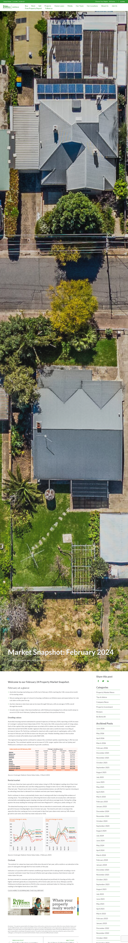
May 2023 (100, 904)
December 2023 (102, 870)
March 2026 (101, 743)
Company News (102, 702)
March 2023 (101, 913)
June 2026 (100, 728)
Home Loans (59, 6)
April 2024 (100, 850)
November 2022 (102, 933)
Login (15, 1)
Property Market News (42, 660)
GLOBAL (122, 1)
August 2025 (101, 772)
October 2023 (101, 879)
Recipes (99, 712)
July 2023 (100, 894)
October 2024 (101, 821)
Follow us (48, 8)
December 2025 (102, 753)
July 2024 (100, 836)
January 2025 (101, 806)
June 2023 (100, 899)
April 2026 (100, 738)
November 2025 (102, 758)
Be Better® (101, 717)
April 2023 (100, 909)
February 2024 (102, 860)
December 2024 (102, 811)
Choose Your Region (101, 1)
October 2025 (101, 762)
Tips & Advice (101, 697)
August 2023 (101, 889)
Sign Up (22, 1)
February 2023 (102, 918)
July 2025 (100, 777)
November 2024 (102, 816)
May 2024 (100, 845)
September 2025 (102, 767)
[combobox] (113, 1)
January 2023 (101, 923)
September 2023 (102, 884)
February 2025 (102, 801)
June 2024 (100, 840)
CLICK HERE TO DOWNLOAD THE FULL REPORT (26, 890)
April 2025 (100, 792)
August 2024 (101, 831)
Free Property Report (33, 8)
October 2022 (101, 938)
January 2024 (101, 865)
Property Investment (104, 707)
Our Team (80, 6)
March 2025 (101, 797)
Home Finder (7, 1)
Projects (47, 6)
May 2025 (100, 787)
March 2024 (101, 855)
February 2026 (102, 748)
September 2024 (102, 826)
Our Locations (92, 6)
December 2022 (102, 928)
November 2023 (102, 875)
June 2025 (100, 782)
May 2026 (100, 733)
